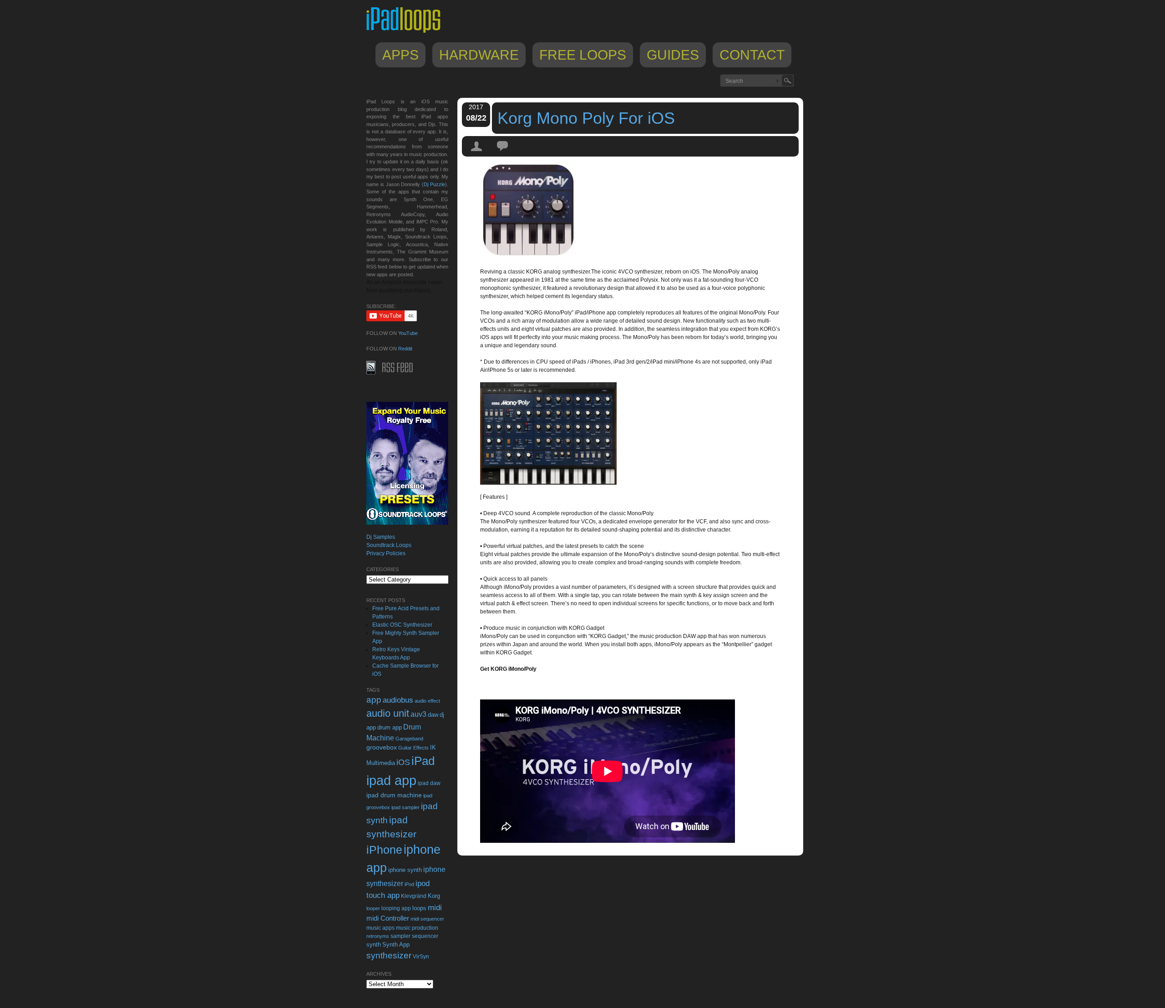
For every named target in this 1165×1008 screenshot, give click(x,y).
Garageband (409, 738)
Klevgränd (413, 896)
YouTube (408, 333)
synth (373, 944)
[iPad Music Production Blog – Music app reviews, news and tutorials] (407, 33)
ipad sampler (405, 807)
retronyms (377, 936)
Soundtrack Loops (388, 545)
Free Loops (582, 54)
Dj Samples (380, 537)
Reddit (405, 348)
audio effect (427, 701)
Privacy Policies (385, 553)
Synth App (396, 944)
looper (373, 908)
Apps (400, 54)
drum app (389, 727)
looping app (396, 908)
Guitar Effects (413, 747)
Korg (434, 895)
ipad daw (429, 783)
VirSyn (421, 956)
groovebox (381, 747)
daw (433, 714)
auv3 (418, 714)
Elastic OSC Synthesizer (402, 625)
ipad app (391, 780)
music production (417, 928)
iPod (409, 884)
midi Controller (387, 918)
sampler (400, 936)
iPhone (384, 849)
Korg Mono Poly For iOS (586, 118)
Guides (673, 54)
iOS (403, 762)
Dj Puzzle (434, 184)
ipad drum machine (394, 795)
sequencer (425, 936)
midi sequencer (427, 919)
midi (435, 907)
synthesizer (388, 955)
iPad (423, 761)
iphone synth (405, 869)
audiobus (398, 700)
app (373, 699)
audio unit (387, 713)
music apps (380, 928)
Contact (752, 54)
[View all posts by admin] (476, 154)
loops (419, 908)
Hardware (479, 54)
